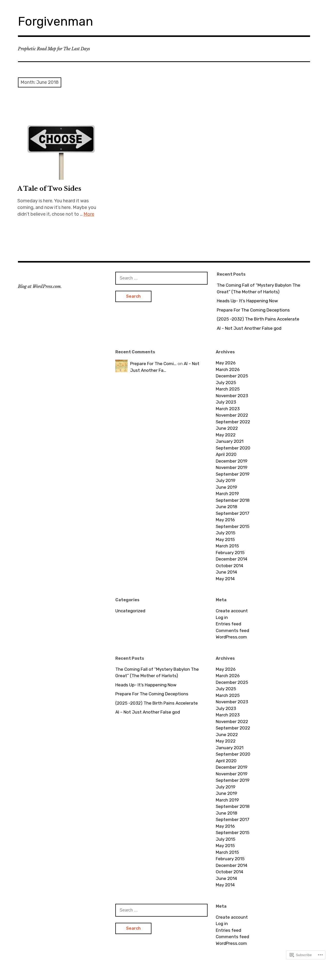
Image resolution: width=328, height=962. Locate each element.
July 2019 (225, 480)
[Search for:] (161, 277)
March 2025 (228, 389)
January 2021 (229, 441)
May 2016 (225, 519)
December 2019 (231, 461)
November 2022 (232, 415)
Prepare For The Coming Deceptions (253, 310)
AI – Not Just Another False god (249, 328)
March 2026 (228, 369)
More (89, 214)
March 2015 (227, 545)
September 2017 (232, 513)
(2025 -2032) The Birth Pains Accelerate (258, 319)
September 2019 (232, 474)
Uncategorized (130, 610)
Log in (222, 617)
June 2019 (226, 487)
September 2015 (232, 526)
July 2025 (226, 382)
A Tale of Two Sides (49, 188)
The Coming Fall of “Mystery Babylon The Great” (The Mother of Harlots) (258, 288)
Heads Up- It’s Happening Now (247, 300)
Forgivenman (55, 21)
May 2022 (225, 434)
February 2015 (230, 552)
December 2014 (231, 559)
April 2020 (226, 454)
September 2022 (233, 421)
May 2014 (225, 578)
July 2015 (225, 532)
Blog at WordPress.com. (40, 286)
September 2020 (233, 447)
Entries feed (228, 623)
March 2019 (227, 493)
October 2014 (229, 565)
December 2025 (232, 375)
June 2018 (226, 506)
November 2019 (231, 467)
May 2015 (225, 539)
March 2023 (228, 408)
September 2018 (233, 500)
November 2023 (232, 395)
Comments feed (232, 630)
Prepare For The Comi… (153, 363)
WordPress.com (231, 636)
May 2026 (225, 362)
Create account (232, 610)
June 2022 (227, 428)
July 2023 (226, 402)
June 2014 (226, 572)
